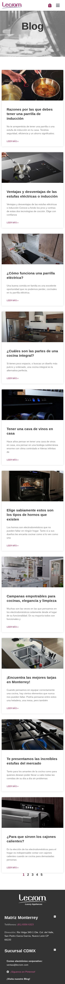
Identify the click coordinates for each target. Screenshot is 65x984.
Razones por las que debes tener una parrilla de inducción (30, 113)
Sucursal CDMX (20, 950)
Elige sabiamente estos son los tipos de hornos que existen (30, 514)
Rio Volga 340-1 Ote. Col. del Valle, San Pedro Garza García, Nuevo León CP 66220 (29, 936)
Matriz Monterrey (21, 917)
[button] (58, 5)
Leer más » (12, 141)
